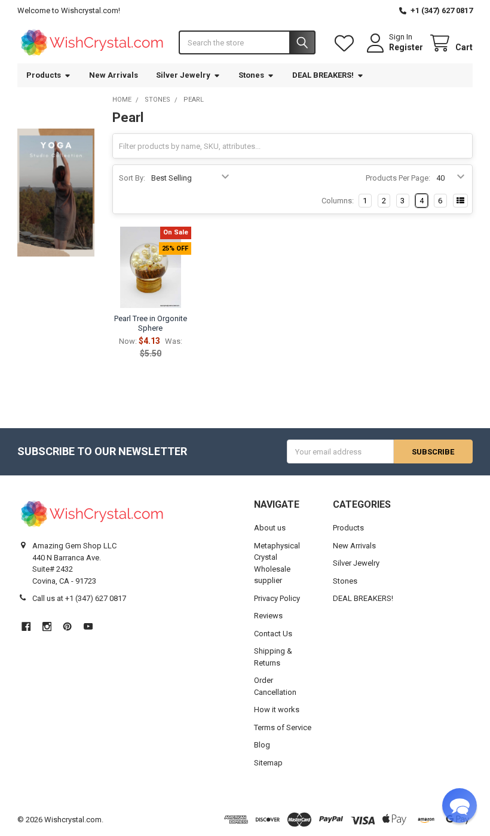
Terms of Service (282, 727)
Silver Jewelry (183, 75)
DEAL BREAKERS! (323, 75)
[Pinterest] (67, 626)
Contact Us (273, 633)
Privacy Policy (277, 598)
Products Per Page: (398, 177)
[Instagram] (47, 626)
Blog (262, 744)
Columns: (337, 200)
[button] (459, 805)
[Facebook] (26, 626)
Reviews (268, 615)
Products (43, 75)
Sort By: (132, 177)
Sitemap (268, 762)
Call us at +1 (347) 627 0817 (79, 598)
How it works (276, 709)
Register (406, 47)
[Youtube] (88, 626)
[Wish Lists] (346, 43)
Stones (251, 75)
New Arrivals (113, 75)
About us (270, 527)
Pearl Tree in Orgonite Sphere (150, 323)
